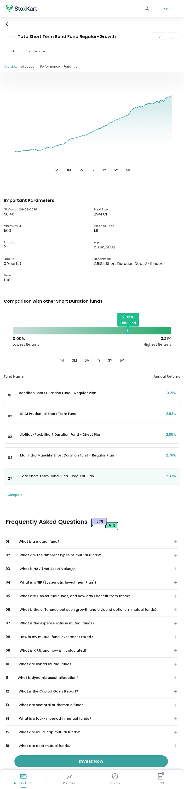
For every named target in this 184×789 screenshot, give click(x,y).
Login (166, 8)
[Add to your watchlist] (172, 36)
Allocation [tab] (28, 66)
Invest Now (91, 761)
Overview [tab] (10, 66)
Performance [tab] (50, 66)
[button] (158, 36)
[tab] (56, 170)
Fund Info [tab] (71, 66)
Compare (15, 495)
